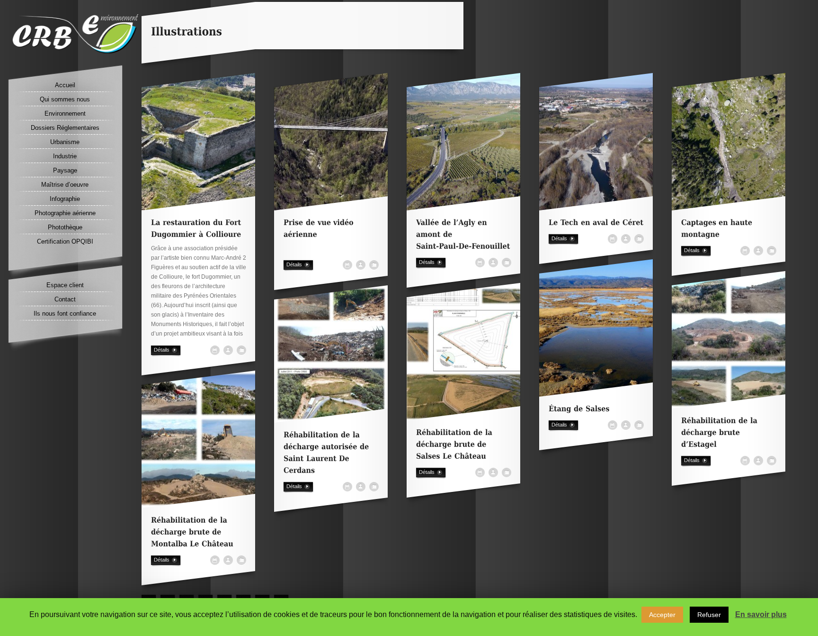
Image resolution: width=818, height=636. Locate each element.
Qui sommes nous (65, 99)
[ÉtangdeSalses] (579, 412)
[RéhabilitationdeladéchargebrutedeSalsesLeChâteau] (455, 447)
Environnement (65, 113)
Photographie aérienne (65, 213)
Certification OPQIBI (65, 241)
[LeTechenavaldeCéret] (596, 226)
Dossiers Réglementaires (65, 127)
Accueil (65, 85)
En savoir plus (761, 614)
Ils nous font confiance (65, 313)
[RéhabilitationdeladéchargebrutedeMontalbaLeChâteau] (192, 535)
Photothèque (65, 227)
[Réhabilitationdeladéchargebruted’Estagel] (720, 436)
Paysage (65, 170)
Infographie (65, 198)
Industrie (65, 156)
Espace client (65, 285)
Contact (65, 299)
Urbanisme (65, 141)
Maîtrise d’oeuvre (65, 184)
